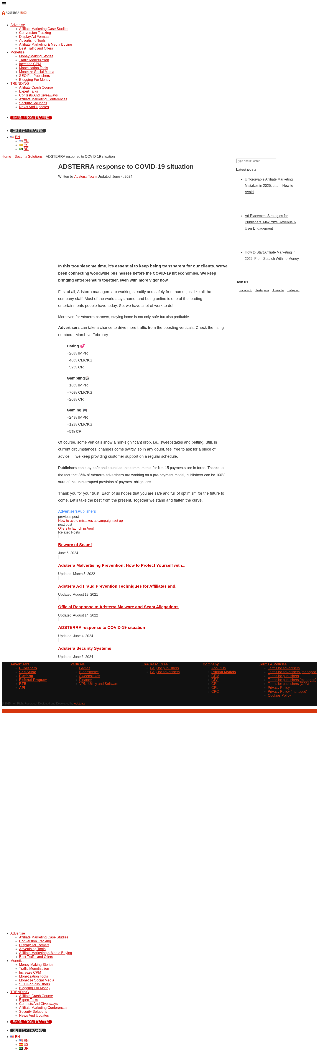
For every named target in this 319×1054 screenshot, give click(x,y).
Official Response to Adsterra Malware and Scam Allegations (118, 607)
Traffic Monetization (34, 60)
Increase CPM (30, 64)
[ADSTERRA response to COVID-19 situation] (58, 619)
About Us (218, 668)
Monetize (17, 52)
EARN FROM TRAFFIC (31, 117)
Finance (85, 680)
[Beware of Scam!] (58, 536)
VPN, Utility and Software (98, 684)
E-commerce (89, 672)
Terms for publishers (283, 676)
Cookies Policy (279, 695)
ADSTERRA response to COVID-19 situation (101, 627)
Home (6, 156)
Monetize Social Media (36, 72)
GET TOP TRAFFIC (28, 131)
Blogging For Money (34, 79)
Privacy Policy (279, 687)
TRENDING (19, 83)
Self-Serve (27, 672)
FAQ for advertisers (165, 672)
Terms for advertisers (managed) (292, 672)
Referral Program (33, 680)
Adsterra (79, 703)
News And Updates (34, 107)
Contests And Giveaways (38, 95)
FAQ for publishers (164, 668)
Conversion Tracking (35, 33)
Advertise (17, 25)
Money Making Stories (36, 56)
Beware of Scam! (75, 544)
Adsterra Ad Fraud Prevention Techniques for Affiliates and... (118, 586)
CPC (215, 691)
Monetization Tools (33, 68)
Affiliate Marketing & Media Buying (45, 44)
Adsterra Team (85, 176)
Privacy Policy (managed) (287, 691)
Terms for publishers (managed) (292, 680)
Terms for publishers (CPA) (288, 684)
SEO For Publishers (34, 76)
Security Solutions (33, 103)
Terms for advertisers (284, 668)
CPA (215, 680)
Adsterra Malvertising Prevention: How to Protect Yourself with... (121, 565)
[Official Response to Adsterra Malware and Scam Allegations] (58, 598)
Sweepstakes (89, 676)
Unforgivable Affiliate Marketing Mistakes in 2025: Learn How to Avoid (269, 185)
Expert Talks (28, 91)
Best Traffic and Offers (36, 48)
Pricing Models (223, 672)
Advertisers (68, 511)
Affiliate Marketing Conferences (43, 99)
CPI (214, 684)
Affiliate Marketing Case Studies (43, 29)
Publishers (87, 511)
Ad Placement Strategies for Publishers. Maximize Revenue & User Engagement (270, 222)
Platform (26, 676)
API (22, 687)
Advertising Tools (32, 40)
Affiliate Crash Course (36, 87)
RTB (22, 684)
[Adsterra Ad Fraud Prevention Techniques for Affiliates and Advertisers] (58, 578)
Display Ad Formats (34, 36)
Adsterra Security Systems (84, 648)
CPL (214, 687)
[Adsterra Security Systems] (58, 640)
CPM (215, 676)
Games (84, 668)
